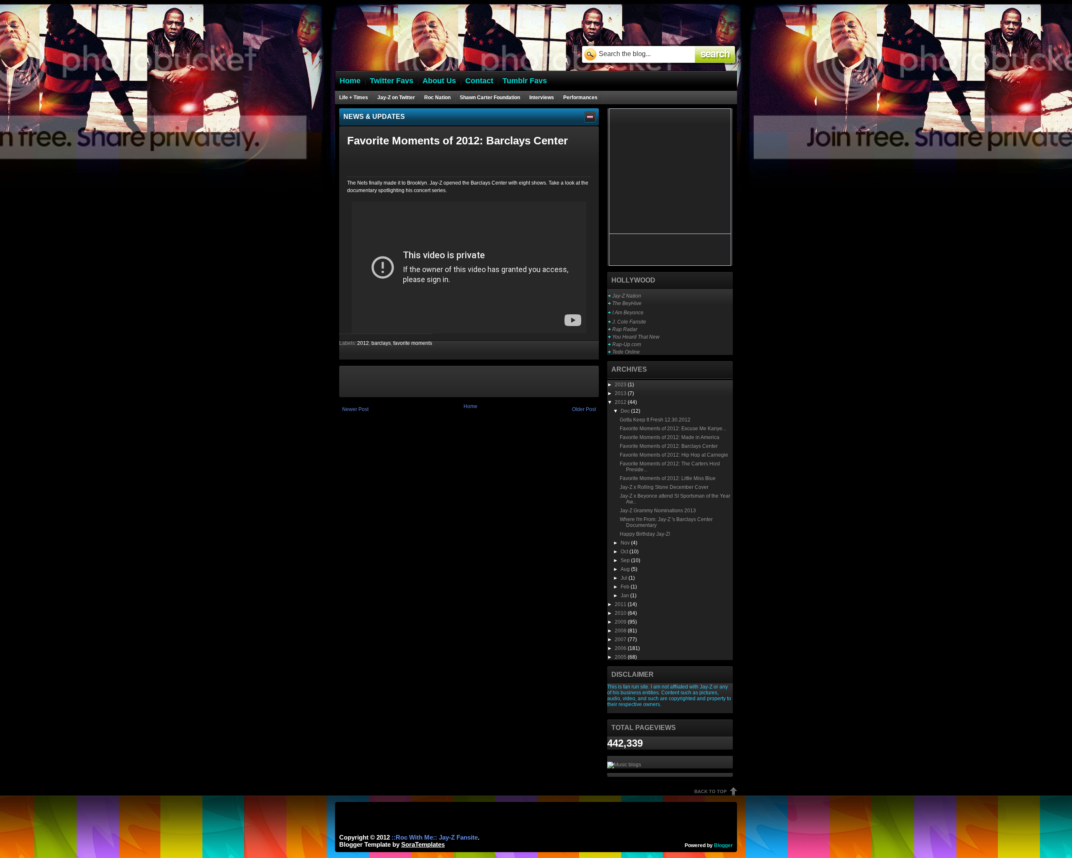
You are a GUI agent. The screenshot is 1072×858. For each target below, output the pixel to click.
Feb (626, 587)
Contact (479, 81)
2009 (621, 622)
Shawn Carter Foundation (490, 97)
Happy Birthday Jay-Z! (645, 534)
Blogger (723, 845)
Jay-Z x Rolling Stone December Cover (664, 487)
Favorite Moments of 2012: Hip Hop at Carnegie (674, 455)
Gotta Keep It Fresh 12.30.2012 (655, 420)
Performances (580, 97)
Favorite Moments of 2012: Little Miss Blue (668, 478)
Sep (626, 560)
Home (470, 406)
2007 (621, 639)
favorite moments (412, 343)
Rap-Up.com (626, 344)
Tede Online (626, 352)
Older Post (584, 409)
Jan (625, 596)
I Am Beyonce (628, 313)
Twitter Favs (391, 81)
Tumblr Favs (524, 81)
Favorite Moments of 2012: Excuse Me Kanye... (673, 429)
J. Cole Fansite (629, 322)
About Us (439, 81)
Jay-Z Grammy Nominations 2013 (658, 511)
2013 (621, 393)
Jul (625, 578)
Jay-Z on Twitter (396, 97)
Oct (625, 552)
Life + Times (353, 97)
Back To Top (710, 791)
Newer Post (355, 409)
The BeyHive (627, 303)
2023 (621, 385)
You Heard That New (636, 337)
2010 (621, 613)
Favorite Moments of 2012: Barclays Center (669, 446)
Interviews (541, 97)
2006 (621, 648)
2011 (621, 604)
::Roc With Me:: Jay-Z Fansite (435, 837)
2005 (621, 657)
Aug (626, 569)
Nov (626, 543)
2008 (621, 631)
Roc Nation (437, 97)
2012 (363, 343)
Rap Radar (624, 329)
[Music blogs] (624, 765)
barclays (381, 343)
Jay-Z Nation (626, 296)
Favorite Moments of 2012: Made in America (669, 437)
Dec (626, 411)
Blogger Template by (392, 844)
